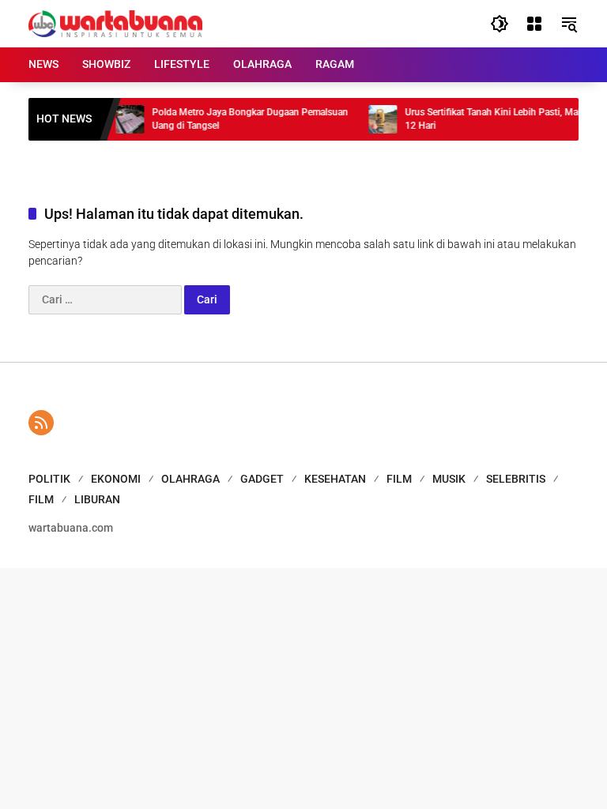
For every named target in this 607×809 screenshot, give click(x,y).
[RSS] (41, 422)
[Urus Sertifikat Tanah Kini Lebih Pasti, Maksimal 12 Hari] (376, 119)
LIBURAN (97, 499)
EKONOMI (116, 478)
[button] (499, 23)
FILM (399, 478)
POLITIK (49, 478)
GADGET (262, 478)
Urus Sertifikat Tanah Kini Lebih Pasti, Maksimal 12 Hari (498, 119)
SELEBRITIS (515, 478)
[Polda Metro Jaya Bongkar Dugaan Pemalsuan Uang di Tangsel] (123, 119)
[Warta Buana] (115, 23)
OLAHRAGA (190, 478)
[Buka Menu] (534, 23)
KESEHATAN (335, 478)
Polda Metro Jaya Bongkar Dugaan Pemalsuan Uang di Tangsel (243, 119)
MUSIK (449, 478)
